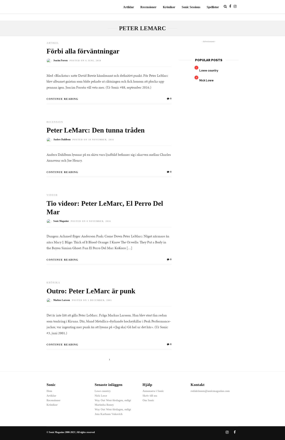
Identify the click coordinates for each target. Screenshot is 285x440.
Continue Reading (62, 98)
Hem (49, 391)
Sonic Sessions (191, 7)
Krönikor (169, 7)
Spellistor (213, 7)
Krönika (53, 282)
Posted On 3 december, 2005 (92, 300)
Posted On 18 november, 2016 (93, 140)
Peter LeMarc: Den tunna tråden (96, 130)
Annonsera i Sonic (153, 391)
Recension (55, 122)
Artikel (53, 43)
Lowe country (208, 70)
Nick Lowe (206, 80)
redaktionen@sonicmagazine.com (210, 391)
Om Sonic (148, 400)
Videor (52, 195)
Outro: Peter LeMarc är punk (91, 291)
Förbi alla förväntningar (83, 51)
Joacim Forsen (60, 60)
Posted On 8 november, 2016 (91, 221)
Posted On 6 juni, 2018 (85, 60)
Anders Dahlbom (62, 139)
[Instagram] (235, 6)
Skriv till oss (149, 395)
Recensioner (148, 7)
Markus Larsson (61, 300)
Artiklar (128, 7)
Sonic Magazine (61, 221)
